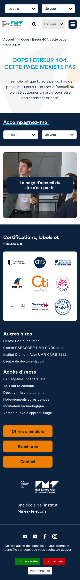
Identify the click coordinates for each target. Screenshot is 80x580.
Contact (27, 461)
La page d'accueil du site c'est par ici (40, 185)
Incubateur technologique (23, 406)
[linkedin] (35, 536)
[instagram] (54, 536)
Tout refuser (54, 561)
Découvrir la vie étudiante (24, 392)
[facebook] (44, 536)
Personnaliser (40, 571)
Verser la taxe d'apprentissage (27, 412)
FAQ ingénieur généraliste (24, 379)
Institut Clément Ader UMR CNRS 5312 (34, 354)
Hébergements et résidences (26, 399)
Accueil (9, 39)
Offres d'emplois (28, 431)
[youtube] (25, 536)
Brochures (28, 446)
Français (50, 24)
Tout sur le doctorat (18, 385)
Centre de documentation (23, 361)
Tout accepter (27, 561)
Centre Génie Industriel (22, 341)
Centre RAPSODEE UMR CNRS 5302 (33, 347)
